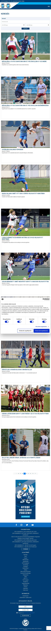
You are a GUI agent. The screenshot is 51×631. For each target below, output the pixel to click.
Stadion (25, 586)
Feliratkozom (25, 615)
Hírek (25, 556)
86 (18, 473)
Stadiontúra (25, 575)
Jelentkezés (25, 561)
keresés (25, 28)
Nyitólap (25, 554)
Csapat (25, 558)
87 (20, 473)
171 (35, 473)
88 (22, 473)
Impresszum (25, 595)
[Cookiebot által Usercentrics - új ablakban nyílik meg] (43, 299)
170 (32, 473)
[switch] (19, 322)
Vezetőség (25, 564)
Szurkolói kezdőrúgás (25, 573)
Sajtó (25, 576)
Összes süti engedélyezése (41, 330)
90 (26, 473)
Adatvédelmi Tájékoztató (25, 597)
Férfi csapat (25, 580)
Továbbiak (25, 549)
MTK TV (25, 578)
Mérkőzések (25, 559)
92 (30, 473)
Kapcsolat (25, 590)
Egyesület (25, 588)
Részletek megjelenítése (41, 326)
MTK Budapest (25, 563)
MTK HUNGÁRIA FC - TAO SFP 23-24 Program (25, 545)
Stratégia (25, 566)
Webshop (25, 585)
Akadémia (25, 581)
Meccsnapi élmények (25, 571)
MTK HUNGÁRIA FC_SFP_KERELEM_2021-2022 (26, 531)
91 (28, 473)
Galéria (25, 570)
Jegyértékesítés (25, 583)
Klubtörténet (25, 568)
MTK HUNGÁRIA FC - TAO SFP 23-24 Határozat (25, 546)
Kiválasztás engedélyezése (25, 330)
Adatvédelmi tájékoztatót (29, 612)
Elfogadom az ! (26, 612)
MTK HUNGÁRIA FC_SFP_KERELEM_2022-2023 (26, 540)
